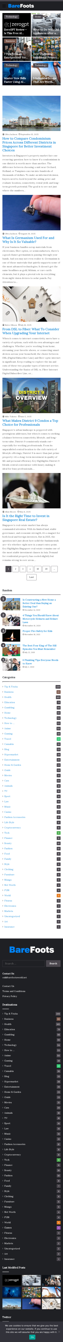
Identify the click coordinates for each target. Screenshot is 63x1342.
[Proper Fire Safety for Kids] (11, 635)
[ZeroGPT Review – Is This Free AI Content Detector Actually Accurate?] (16, 25)
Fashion (8, 848)
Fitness (8, 900)
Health (7, 697)
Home (38, 16)
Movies (8, 775)
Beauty (7, 843)
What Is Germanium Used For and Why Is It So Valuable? (28, 240)
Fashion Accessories (14, 817)
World (7, 895)
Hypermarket (11, 754)
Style (7, 864)
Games (8, 1227)
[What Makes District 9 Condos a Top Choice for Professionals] (31, 395)
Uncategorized (12, 916)
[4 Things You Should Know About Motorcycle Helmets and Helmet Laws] (11, 620)
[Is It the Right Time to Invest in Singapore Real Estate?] (31, 490)
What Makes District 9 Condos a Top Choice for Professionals (30, 423)
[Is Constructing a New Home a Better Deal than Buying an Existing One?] (11, 604)
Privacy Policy (9, 996)
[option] (31, 49)
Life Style (9, 822)
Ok (32, 1337)
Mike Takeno (11, 416)
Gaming (8, 733)
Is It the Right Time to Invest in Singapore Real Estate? (25, 518)
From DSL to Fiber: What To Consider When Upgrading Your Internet (30, 331)
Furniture (9, 874)
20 (46, 569)
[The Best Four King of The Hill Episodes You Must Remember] (11, 650)
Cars (6, 780)
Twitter (6, 1317)
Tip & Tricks (11, 686)
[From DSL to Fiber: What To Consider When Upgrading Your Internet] (31, 304)
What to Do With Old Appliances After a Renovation (46, 33)
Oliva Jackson (11, 134)
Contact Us (8, 986)
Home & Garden (12, 764)
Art (6, 921)
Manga (7, 879)
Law (6, 801)
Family (7, 858)
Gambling (9, 707)
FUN (6, 890)
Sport (7, 796)
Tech (6, 832)
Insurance (9, 926)
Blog (37, 41)
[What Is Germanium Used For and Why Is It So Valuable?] (31, 212)
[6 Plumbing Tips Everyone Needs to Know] (11, 664)
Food (7, 853)
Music (7, 806)
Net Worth (10, 885)
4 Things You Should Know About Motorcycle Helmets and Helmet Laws (41, 619)
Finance (8, 838)
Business (10, 41)
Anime (7, 728)
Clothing (8, 869)
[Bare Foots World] (21, 6)
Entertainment (12, 759)
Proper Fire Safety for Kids (37, 631)
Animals (8, 785)
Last (31, 577)
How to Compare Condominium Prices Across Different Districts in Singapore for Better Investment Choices (29, 144)
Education (9, 702)
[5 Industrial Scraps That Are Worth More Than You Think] (46, 73)
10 (38, 569)
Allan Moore (10, 512)
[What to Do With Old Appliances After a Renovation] (46, 25)
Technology (11, 16)
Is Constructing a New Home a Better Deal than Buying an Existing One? (39, 603)
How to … (9, 723)
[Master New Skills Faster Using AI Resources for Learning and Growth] (16, 73)
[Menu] (4, 7)
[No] (59, 1331)
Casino (7, 811)
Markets (8, 911)
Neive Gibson (11, 325)
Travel (7, 738)
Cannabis (9, 744)
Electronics (10, 905)
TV (5, 791)
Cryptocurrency (12, 827)
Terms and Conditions (13, 991)
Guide (7, 770)
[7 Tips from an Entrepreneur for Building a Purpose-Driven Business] (16, 49)
